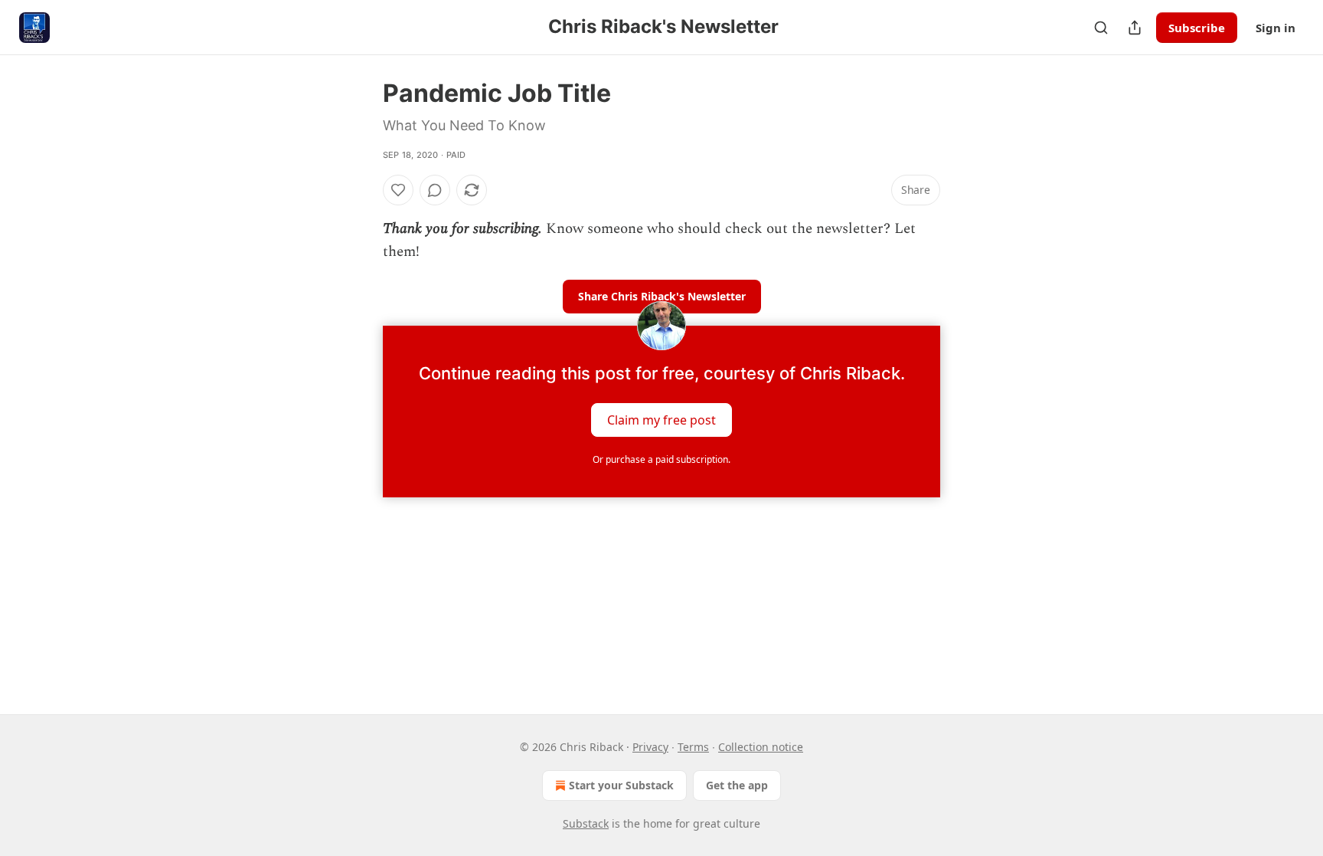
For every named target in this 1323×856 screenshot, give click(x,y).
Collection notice (760, 747)
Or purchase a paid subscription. (661, 459)
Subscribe (1196, 27)
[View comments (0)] (435, 190)
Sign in (1275, 27)
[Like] (398, 190)
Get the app (737, 785)
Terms (693, 747)
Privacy (650, 747)
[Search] (1101, 27)
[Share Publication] (1134, 27)
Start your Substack (621, 785)
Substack (586, 823)
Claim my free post (661, 419)
